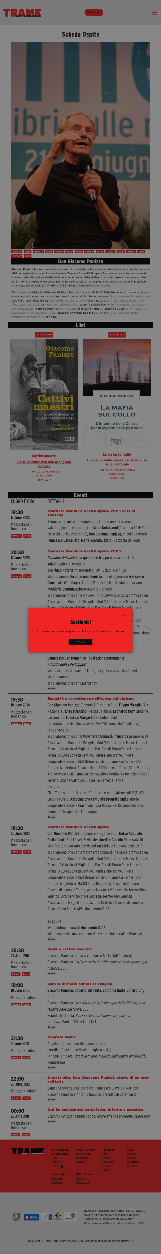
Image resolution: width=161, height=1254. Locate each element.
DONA (80, 642)
